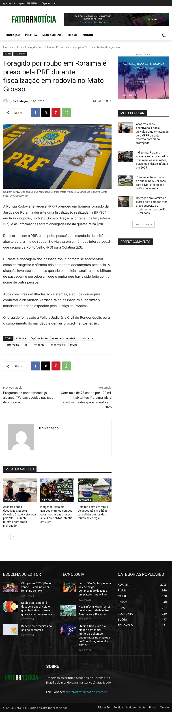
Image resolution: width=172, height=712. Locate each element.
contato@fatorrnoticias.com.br (86, 692)
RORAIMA (20, 53)
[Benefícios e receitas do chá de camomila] (10, 629)
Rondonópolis (57, 344)
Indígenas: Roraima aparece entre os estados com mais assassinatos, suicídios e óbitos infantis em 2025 (56, 514)
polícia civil (87, 338)
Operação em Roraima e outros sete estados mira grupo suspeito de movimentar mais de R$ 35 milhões (152, 206)
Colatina (21, 338)
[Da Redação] (6, 101)
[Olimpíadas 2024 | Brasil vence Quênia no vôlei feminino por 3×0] (10, 587)
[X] (45, 112)
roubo (73, 344)
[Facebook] (35, 112)
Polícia (18, 47)
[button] (163, 35)
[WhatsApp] (66, 112)
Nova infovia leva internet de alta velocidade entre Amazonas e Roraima (94, 610)
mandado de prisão (64, 338)
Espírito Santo (39, 338)
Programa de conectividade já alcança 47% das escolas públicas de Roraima (28, 397)
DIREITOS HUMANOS (53, 500)
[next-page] (13, 536)
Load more (142, 224)
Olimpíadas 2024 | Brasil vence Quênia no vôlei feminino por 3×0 (36, 587)
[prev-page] (6, 536)
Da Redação (20, 101)
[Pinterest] (56, 112)
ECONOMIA (85, 500)
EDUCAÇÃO (10, 500)
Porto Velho (12, 344)
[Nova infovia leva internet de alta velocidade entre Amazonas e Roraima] (68, 610)
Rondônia (38, 344)
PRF (26, 344)
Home (7, 47)
